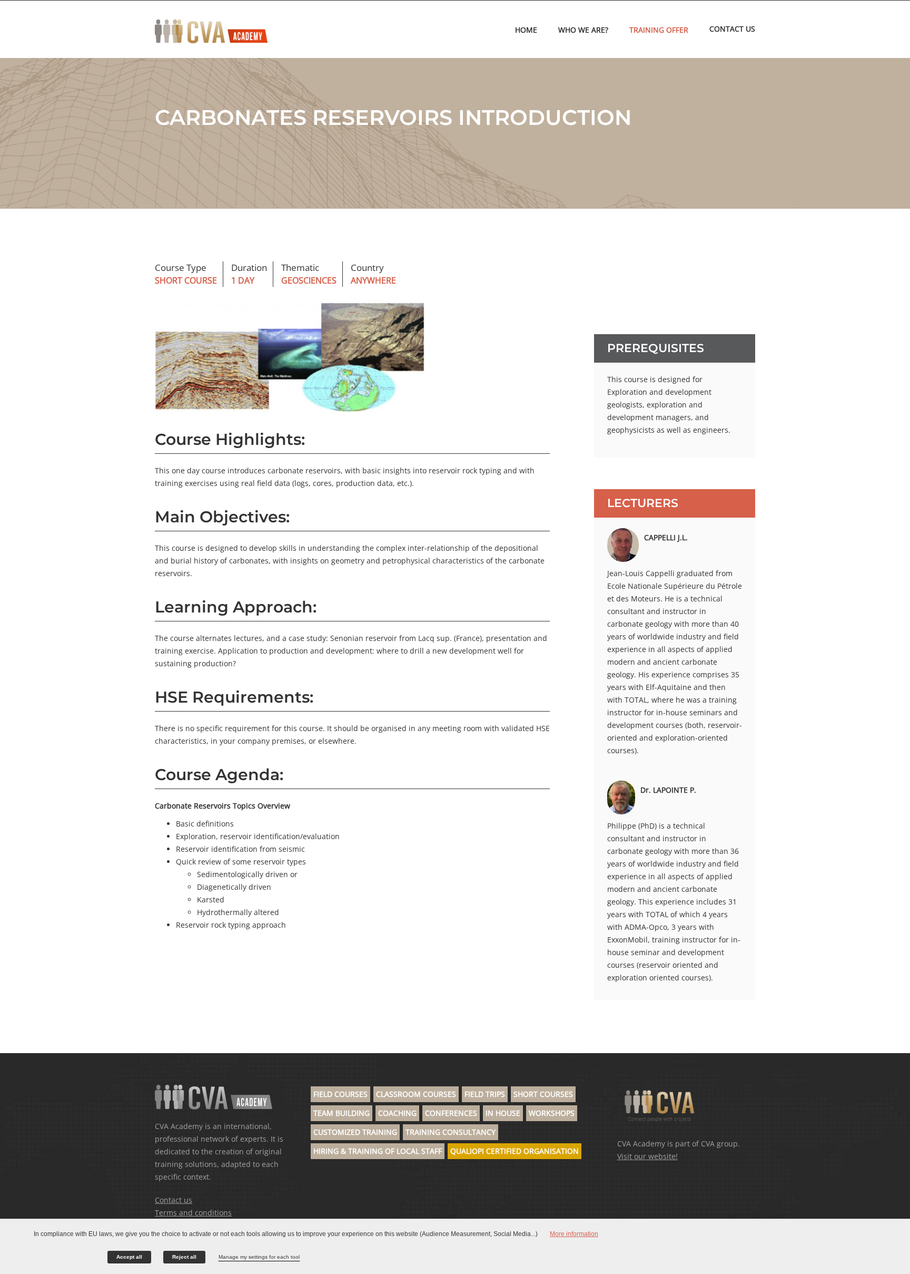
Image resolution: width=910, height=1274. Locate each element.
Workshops (552, 1113)
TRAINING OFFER (658, 30)
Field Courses (340, 1094)
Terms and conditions (193, 1213)
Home (526, 30)
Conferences (451, 1113)
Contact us (173, 1200)
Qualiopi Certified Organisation (514, 1151)
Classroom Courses (416, 1094)
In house (503, 1113)
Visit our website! (647, 1156)
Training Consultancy (450, 1132)
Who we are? (583, 30)
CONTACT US (732, 29)
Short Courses (543, 1094)
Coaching (397, 1113)
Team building (341, 1113)
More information (574, 1234)
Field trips (484, 1094)
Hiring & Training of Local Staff (377, 1151)
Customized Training (355, 1132)
